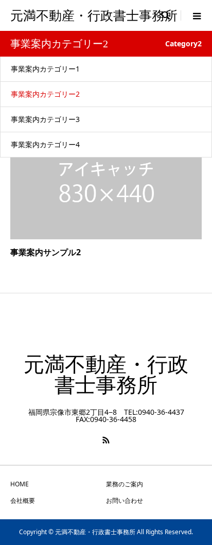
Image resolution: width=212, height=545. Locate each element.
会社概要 (22, 500)
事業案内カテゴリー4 (45, 144)
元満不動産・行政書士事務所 (94, 16)
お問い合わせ (124, 500)
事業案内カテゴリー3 (45, 119)
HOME (19, 484)
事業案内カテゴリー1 (45, 69)
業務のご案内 (124, 484)
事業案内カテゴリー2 (45, 94)
